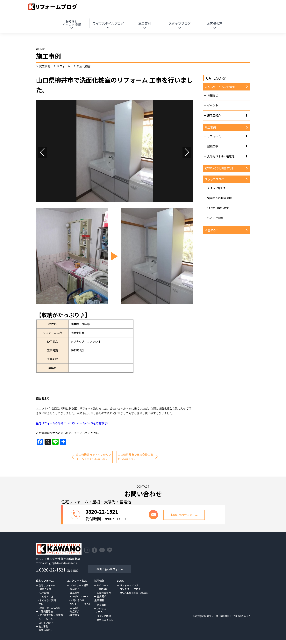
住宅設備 (44, 592)
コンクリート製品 (78, 585)
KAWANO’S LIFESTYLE (219, 168)
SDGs (100, 612)
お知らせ (71, 23)
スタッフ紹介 (46, 622)
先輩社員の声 (104, 592)
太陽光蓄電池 (46, 611)
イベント (212, 105)
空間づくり (45, 589)
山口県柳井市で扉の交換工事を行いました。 (135, 457)
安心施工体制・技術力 (51, 615)
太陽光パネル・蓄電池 (220, 156)
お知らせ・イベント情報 (220, 87)
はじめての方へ (47, 596)
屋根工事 (212, 146)
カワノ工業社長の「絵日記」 (135, 592)
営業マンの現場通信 (219, 198)
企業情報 (101, 604)
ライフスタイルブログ (108, 23)
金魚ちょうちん (105, 619)
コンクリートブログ (130, 589)
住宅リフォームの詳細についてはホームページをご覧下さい (73, 423)
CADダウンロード (79, 596)
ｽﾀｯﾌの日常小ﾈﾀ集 (218, 208)
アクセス (101, 608)
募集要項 (101, 596)
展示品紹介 (214, 115)
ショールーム (46, 619)
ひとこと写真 (215, 218)
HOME (255, 18)
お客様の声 (214, 23)
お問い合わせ (46, 630)
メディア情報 (104, 616)
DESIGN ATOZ (242, 615)
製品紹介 (75, 589)
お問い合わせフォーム (109, 569)
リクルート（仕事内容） (101, 587)
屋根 (41, 604)
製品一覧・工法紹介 (50, 607)
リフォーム (63, 66)
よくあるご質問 (47, 600)
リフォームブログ (129, 585)
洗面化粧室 (83, 66)
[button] (42, 152)
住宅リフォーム (47, 585)
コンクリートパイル (79, 604)
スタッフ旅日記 (216, 188)
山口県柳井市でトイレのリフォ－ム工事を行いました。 (93, 457)
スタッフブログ (179, 23)
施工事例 (144, 23)
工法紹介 (75, 607)
